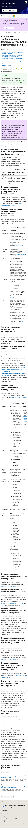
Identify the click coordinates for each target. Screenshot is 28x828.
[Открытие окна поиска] (22, 15)
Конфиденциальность (18, 818)
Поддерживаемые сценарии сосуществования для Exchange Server (13, 52)
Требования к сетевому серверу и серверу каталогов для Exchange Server (12, 59)
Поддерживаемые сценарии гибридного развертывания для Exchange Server (12, 56)
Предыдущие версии (6, 816)
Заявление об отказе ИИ (7, 814)
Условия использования (7, 824)
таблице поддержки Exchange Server (11, 586)
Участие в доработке (6, 818)
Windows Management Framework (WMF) (12, 603)
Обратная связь (9, 28)
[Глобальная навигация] (1, 15)
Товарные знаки (19, 824)
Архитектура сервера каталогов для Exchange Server (13, 62)
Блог (14, 816)
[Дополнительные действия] (25, 32)
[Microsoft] (14, 16)
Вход (26, 15)
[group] (14, 488)
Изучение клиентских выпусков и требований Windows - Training (13, 776)
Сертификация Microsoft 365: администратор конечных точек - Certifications (13, 786)
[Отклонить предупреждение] (26, 2)
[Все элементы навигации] (2, 32)
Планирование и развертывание (13, 32)
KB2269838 (12, 297)
